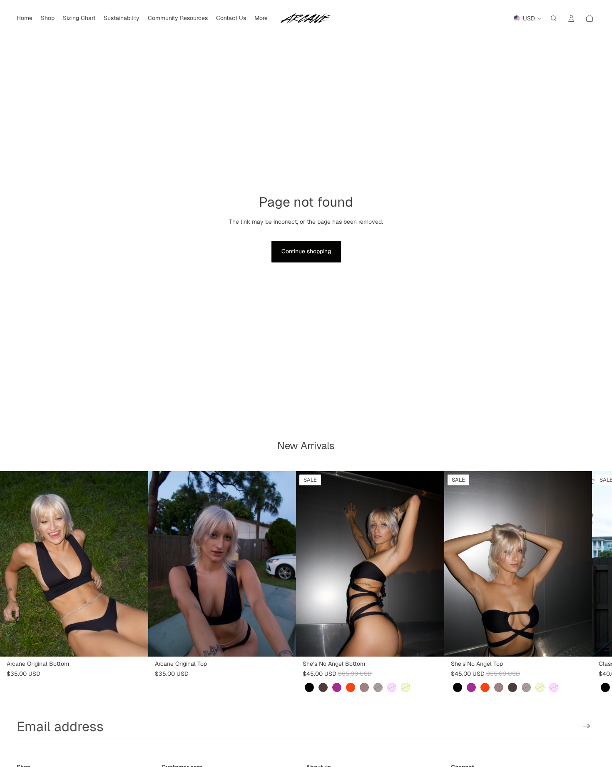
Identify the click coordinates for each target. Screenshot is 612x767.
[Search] (554, 18)
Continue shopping (306, 251)
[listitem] (261, 18)
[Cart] (589, 18)
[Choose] (135, 643)
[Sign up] (586, 726)
